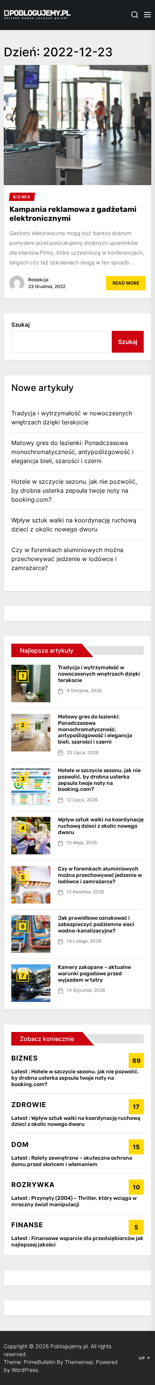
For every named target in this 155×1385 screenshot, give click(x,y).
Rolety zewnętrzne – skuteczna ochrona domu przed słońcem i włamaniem (71, 1161)
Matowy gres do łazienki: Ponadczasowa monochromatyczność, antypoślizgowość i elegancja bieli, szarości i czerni (72, 452)
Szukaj (20, 324)
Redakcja (38, 279)
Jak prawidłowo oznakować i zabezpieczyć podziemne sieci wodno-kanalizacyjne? (96, 924)
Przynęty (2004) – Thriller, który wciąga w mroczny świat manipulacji (74, 1201)
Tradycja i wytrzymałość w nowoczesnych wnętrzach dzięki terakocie (71, 417)
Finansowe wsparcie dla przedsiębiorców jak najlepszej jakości (77, 1241)
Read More (125, 283)
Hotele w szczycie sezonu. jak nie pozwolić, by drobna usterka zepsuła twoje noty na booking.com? (74, 490)
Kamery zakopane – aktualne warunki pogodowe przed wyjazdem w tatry (94, 973)
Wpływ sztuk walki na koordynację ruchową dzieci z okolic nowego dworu (73, 524)
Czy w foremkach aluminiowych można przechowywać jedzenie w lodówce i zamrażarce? (67, 559)
